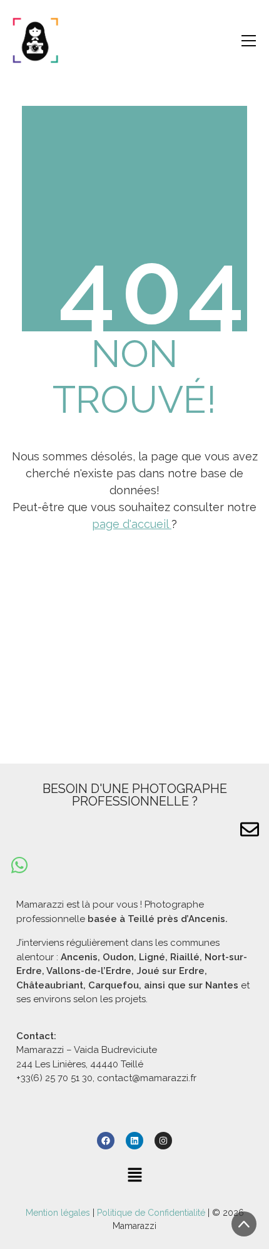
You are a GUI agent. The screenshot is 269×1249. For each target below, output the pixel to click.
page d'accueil (131, 524)
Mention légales (59, 1213)
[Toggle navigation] (248, 40)
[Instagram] (163, 1140)
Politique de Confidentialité (151, 1213)
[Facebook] (105, 1140)
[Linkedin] (134, 1140)
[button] (134, 1175)
